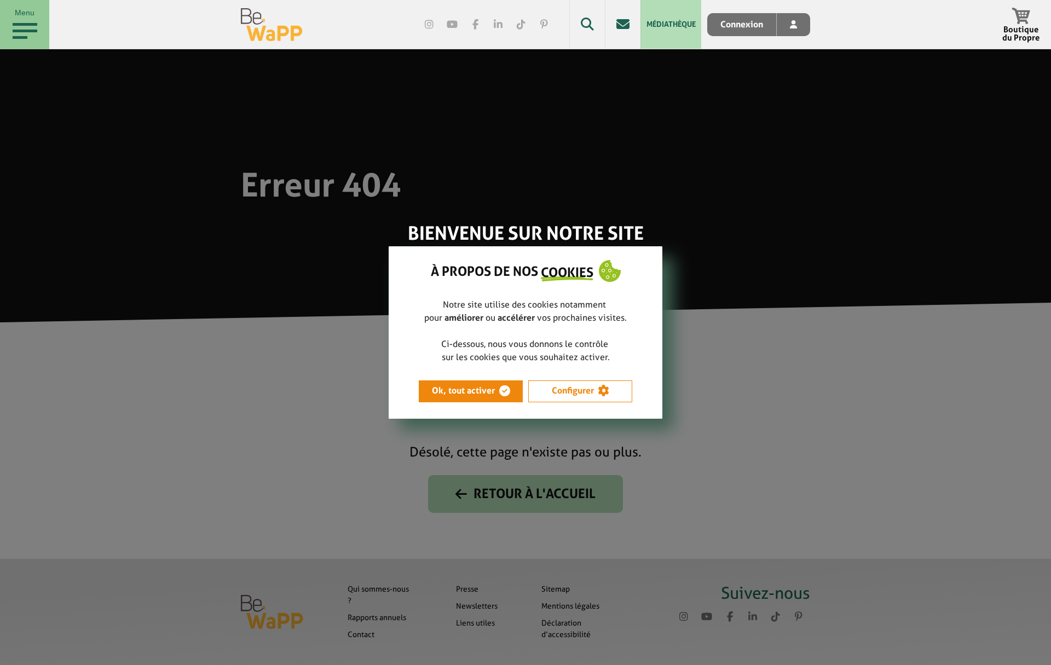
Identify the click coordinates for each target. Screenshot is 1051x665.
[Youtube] (452, 24)
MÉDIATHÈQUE (671, 24)
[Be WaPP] (272, 24)
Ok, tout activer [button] (463, 390)
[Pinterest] (544, 24)
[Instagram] (429, 24)
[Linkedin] (498, 24)
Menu (24, 12)
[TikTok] (521, 24)
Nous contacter (622, 24)
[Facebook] (475, 24)
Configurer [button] (573, 390)
